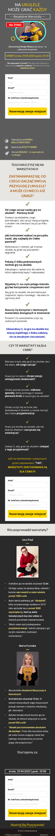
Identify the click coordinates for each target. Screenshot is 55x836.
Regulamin (44, 835)
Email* (11, 88)
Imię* (10, 78)
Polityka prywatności (13, 835)
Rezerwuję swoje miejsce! (27, 111)
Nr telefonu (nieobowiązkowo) (23, 98)
